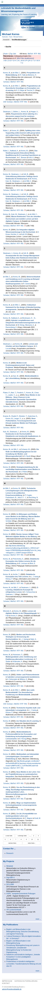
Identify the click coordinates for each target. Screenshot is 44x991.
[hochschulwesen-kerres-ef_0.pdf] (25, 783)
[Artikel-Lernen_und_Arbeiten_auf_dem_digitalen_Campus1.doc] (25, 353)
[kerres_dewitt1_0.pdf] (28, 704)
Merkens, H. (32, 75)
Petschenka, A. (18, 559)
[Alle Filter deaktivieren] (25, 58)
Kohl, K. (31, 157)
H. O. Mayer (20, 90)
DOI (4, 102)
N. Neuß (27, 456)
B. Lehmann (23, 563)
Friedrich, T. (21, 392)
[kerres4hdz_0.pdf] (25, 243)
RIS (39, 54)
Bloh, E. (33, 563)
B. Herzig (22, 739)
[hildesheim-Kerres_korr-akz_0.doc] (25, 830)
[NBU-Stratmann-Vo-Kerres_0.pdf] (25, 190)
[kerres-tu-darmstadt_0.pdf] (25, 651)
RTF (35, 54)
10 (32, 839)
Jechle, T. (16, 574)
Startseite (5, 37)
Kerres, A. (14, 616)
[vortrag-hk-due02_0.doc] (25, 728)
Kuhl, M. (24, 234)
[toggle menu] (41, 2)
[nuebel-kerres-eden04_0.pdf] (25, 147)
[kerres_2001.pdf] (25, 810)
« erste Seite (8, 835)
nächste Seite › (12, 843)
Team (10, 37)
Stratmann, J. (8, 111)
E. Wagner (28, 818)
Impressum (7, 981)
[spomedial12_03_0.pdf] (25, 406)
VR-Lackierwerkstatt (13, 910)
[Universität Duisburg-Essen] (32, 24)
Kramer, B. (7, 416)
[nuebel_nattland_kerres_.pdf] (25, 164)
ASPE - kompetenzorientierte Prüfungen (20, 893)
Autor (6, 54)
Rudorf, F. (14, 416)
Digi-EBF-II (10, 877)
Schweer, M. (25, 449)
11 (38, 839)
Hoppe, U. (34, 111)
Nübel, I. (6, 130)
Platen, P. (6, 392)
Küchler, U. (15, 234)
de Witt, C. (16, 73)
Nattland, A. (14, 151)
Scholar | (6, 82)
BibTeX (30, 54)
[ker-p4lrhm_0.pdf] (25, 570)
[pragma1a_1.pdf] (28, 102)
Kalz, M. (8, 181)
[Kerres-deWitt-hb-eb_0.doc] (25, 504)
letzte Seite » (31, 843)
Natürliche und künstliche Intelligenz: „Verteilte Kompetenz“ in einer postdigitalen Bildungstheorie (23, 957)
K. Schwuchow (29, 592)
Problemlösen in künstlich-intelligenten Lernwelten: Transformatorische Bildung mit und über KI (23, 964)
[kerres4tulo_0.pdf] (25, 750)
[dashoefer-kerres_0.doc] (25, 671)
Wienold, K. (7, 611)
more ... (38, 919)
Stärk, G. (33, 639)
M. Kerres (33, 179)
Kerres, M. (6, 73)
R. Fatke (23, 75)
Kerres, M (6, 230)
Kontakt (6, 983)
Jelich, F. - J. (21, 497)
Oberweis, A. (29, 325)
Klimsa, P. (9, 579)
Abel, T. (13, 392)
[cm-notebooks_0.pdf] (25, 267)
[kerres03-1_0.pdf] (25, 372)
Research (9, 853)
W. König (21, 325)
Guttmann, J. (10, 594)
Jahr (14, 54)
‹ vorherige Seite (22, 835)
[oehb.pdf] (25, 478)
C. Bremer (22, 157)
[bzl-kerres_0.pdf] (25, 383)
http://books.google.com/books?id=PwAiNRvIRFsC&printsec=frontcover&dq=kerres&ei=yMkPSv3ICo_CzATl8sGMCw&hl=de (23, 763)
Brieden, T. (23, 416)
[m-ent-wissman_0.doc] (25, 799)
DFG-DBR (10, 884)
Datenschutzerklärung (26, 981)
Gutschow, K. (32, 416)
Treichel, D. (31, 90)
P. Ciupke (28, 495)
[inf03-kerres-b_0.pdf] (25, 334)
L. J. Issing (35, 576)
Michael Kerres (18, 37)
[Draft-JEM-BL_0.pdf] (25, 314)
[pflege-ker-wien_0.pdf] (25, 625)
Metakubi (9, 866)
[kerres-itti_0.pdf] (25, 555)
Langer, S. (17, 418)
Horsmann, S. (18, 654)
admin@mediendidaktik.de (11, 989)
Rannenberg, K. (11, 327)
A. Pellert (23, 472)
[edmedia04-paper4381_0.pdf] (25, 121)
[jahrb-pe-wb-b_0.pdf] (25, 601)
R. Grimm (26, 284)
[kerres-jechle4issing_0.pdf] (25, 583)
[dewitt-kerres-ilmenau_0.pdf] (25, 295)
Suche (9, 47)
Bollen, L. (16, 111)
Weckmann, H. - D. (29, 318)
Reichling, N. (33, 497)
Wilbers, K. (23, 679)
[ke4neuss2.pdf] (25, 463)
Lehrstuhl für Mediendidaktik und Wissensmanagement (19, 11)
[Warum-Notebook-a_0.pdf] (25, 226)
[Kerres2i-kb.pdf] (25, 717)
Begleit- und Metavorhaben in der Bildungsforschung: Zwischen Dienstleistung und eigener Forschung (22, 931)
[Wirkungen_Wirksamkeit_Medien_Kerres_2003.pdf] (25, 530)
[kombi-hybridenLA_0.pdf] (25, 686)
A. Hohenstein (12, 679)
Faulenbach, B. (11, 497)
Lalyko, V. (11, 395)
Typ (11, 54)
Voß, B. (25, 174)
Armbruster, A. (17, 661)
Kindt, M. (37, 818)
